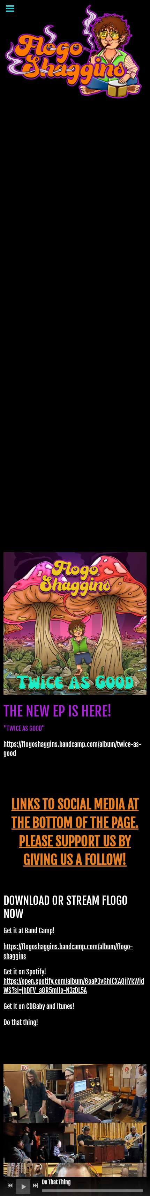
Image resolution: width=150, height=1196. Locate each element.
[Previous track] (10, 1185)
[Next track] (35, 1185)
